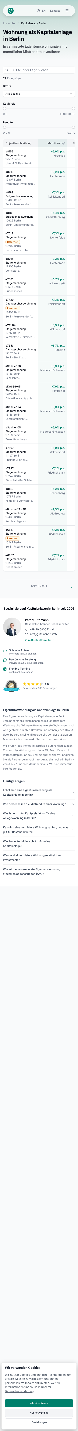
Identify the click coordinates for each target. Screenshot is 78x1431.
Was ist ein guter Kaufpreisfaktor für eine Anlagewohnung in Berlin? (29, 816)
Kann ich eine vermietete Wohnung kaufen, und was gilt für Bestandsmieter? (35, 830)
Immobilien (9, 23)
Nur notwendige (39, 1412)
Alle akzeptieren (39, 1403)
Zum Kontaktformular (38, 640)
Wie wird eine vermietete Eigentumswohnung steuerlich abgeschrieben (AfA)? (31, 871)
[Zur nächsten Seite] (71, 587)
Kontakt (55, 10)
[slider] (4, 108)
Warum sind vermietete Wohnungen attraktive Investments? (32, 857)
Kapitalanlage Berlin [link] (33, 23)
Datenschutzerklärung (19, 1391)
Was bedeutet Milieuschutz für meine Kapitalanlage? (26, 843)
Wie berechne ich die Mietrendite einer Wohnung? (34, 804)
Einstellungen (39, 1422)
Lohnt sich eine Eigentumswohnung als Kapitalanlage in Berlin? (27, 792)
